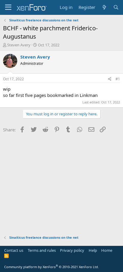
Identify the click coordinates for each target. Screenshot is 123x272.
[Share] (109, 79)
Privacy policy (72, 250)
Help (93, 250)
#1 (118, 78)
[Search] (116, 7)
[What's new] (104, 7)
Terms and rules (42, 250)
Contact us (13, 250)
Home (106, 250)
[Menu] (8, 7)
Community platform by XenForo (51, 267)
